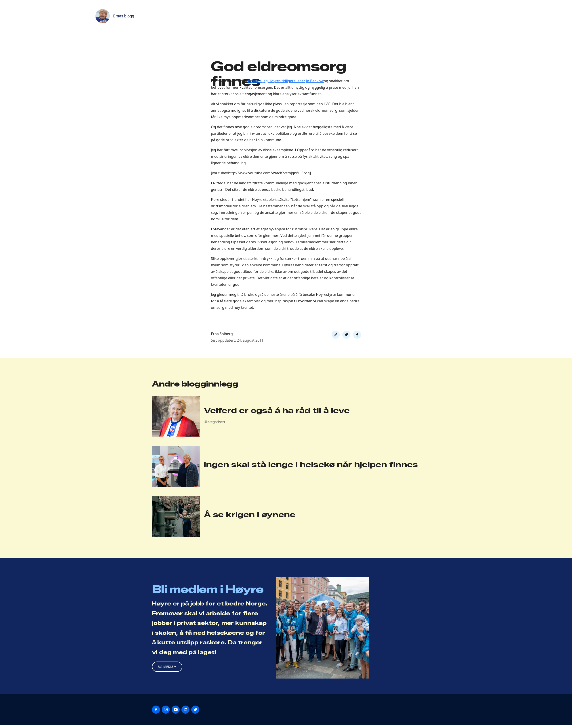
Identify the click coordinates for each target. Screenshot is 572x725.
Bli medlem (167, 666)
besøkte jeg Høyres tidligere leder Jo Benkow (286, 80)
